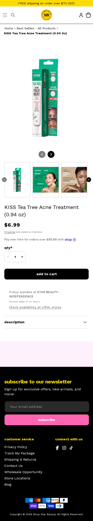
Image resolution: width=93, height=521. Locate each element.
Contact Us (13, 466)
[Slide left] (4, 179)
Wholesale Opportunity (23, 472)
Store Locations (17, 478)
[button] (5, 15)
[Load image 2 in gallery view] (46, 179)
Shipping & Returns (20, 459)
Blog (7, 484)
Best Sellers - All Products (36, 28)
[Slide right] (88, 179)
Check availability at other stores (35, 307)
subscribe (46, 420)
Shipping (9, 232)
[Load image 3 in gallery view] (74, 179)
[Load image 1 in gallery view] (17, 179)
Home (8, 28)
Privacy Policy (15, 447)
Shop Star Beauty (44, 514)
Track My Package (19, 453)
